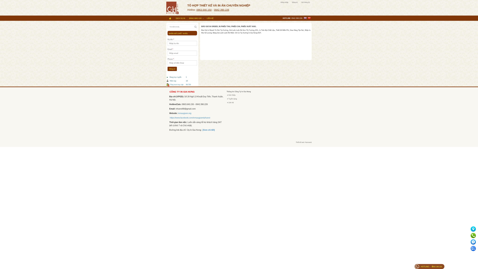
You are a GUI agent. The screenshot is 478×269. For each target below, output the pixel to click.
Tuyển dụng (232, 99)
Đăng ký (295, 2)
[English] (306, 18)
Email (170, 49)
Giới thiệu (232, 95)
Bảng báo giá (195, 18)
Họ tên (171, 39)
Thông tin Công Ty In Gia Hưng (239, 92)
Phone (171, 59)
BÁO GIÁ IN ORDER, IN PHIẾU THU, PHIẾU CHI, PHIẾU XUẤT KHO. (228, 26)
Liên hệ (210, 18)
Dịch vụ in (180, 18)
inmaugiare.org (184, 113)
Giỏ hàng (305, 2)
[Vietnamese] (310, 18)
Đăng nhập (284, 2)
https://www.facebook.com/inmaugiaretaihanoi (190, 118)
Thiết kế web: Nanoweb (304, 142)
